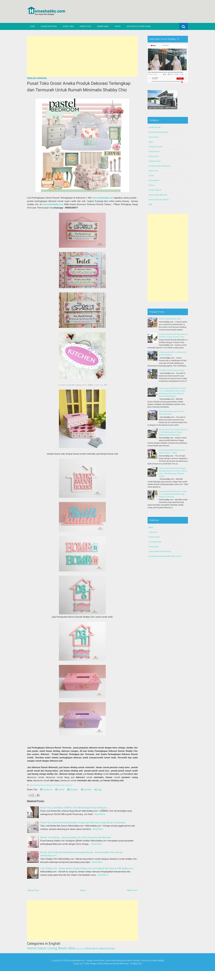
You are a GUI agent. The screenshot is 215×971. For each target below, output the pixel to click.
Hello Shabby (158, 960)
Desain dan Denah (49, 26)
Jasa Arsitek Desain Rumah (138, 26)
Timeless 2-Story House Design (171, 370)
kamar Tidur (153, 171)
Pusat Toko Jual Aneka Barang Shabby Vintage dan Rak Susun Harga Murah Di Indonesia (82, 822)
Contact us (153, 532)
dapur (151, 142)
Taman (151, 176)
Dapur (117, 26)
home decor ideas (95, 948)
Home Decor (37, 948)
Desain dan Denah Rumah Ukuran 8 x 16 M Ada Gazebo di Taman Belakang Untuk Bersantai (173, 432)
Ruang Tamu (68, 26)
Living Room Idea (61, 948)
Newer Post (33, 890)
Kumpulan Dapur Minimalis (159, 166)
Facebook (47, 789)
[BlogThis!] (32, 795)
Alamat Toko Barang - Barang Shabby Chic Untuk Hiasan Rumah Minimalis (75, 837)
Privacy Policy (154, 537)
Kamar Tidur (85, 26)
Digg (99, 789)
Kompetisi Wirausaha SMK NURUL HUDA (165, 556)
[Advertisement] (82, 56)
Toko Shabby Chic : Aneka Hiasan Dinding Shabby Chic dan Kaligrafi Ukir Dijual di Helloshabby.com (86, 868)
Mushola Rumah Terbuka (159, 200)
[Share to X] (35, 795)
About (151, 527)
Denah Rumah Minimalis (158, 132)
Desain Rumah (155, 127)
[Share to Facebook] (38, 795)
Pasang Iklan (154, 547)
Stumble (87, 789)
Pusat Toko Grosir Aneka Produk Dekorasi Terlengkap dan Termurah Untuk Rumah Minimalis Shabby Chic (78, 86)
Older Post (132, 890)
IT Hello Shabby (89, 963)
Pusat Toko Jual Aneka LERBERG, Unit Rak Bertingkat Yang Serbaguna (73, 807)
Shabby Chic (136, 963)
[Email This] (29, 795)
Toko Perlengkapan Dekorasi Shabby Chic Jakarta (51, 785)
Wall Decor (80, 949)
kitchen (110, 948)
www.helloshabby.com (102, 197)
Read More (100, 814)
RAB (150, 204)
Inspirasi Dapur (155, 161)
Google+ (73, 789)
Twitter (60, 789)
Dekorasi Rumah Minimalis (116, 963)
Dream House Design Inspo (170, 319)
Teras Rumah (154, 151)
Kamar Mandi (103, 26)
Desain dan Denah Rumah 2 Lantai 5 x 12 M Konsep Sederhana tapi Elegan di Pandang (173, 494)
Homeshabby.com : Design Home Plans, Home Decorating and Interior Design (103, 960)
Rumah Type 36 (155, 190)
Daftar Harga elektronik (158, 195)
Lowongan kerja (155, 542)
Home (32, 26)
